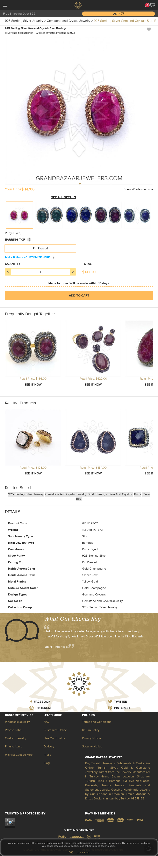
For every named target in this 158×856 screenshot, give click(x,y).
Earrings (102, 494)
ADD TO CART (79, 296)
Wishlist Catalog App (19, 755)
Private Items (13, 746)
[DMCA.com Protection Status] (10, 823)
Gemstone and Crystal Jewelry (65, 494)
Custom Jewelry (15, 738)
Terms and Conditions (96, 722)
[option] (19, 215)
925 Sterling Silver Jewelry (26, 494)
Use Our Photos (54, 738)
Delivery (49, 746)
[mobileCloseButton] (5, 6)
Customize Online (55, 730)
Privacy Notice (91, 738)
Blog (47, 763)
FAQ (46, 722)
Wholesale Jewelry (17, 722)
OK (71, 852)
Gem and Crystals (120, 494)
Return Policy (90, 730)
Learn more (83, 852)
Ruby (137, 494)
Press (47, 755)
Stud (91, 494)
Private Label (13, 730)
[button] (152, 5)
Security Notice (92, 746)
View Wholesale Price (138, 189)
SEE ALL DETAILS (63, 197)
